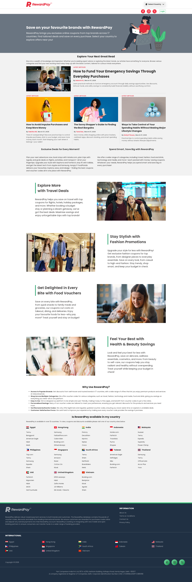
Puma (112, 442)
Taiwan (117, 450)
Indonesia (118, 427)
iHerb (28, 445)
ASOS (28, 487)
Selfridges (114, 458)
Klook (56, 467)
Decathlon (86, 435)
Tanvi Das (79, 132)
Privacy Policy (124, 522)
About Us (122, 513)
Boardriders (86, 464)
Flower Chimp (143, 445)
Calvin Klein (58, 439)
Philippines (35, 450)
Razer (56, 461)
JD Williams (58, 487)
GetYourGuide (31, 490)
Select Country (154, 4)
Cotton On (58, 464)
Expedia (141, 439)
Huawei (140, 432)
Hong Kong (63, 427)
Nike (111, 461)
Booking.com (59, 442)
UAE (32, 472)
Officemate (142, 461)
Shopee (113, 445)
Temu (28, 432)
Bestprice (85, 480)
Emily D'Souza (129, 135)
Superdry (141, 442)
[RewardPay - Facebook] (143, 11)
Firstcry (85, 432)
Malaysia (146, 427)
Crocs (84, 445)
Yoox (140, 467)
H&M (28, 442)
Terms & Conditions (127, 516)
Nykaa (84, 442)
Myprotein (30, 480)
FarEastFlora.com (60, 435)
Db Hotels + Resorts (61, 490)
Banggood (30, 435)
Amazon (57, 458)
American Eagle (32, 439)
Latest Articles (79, 67)
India (88, 427)
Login (162, 11)
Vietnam (90, 472)
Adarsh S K (80, 80)
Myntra (84, 439)
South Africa (92, 450)
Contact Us (123, 519)
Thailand (146, 450)
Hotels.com (114, 432)
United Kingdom (65, 472)
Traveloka (114, 439)
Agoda (84, 487)
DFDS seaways (59, 477)
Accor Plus (142, 464)
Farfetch (113, 435)
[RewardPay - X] (155, 11)
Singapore (63, 450)
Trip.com (29, 454)
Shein (28, 467)
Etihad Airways (59, 445)
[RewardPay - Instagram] (149, 11)
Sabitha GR (32, 132)
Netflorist (85, 461)
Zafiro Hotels (59, 483)
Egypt (33, 427)
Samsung (57, 432)
